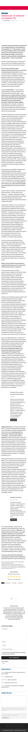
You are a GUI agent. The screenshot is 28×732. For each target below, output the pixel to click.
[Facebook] (6, 726)
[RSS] (14, 726)
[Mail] (10, 726)
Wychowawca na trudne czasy (11, 682)
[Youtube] (21, 726)
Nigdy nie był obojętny (12, 679)
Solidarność (20, 582)
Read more (13, 419)
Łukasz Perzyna (7, 20)
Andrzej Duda (7, 582)
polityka (6, 13)
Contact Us (5, 717)
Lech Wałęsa (14, 582)
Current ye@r (4, 661)
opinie (3, 13)
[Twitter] (17, 726)
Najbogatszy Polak (9, 676)
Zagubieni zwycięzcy (16, 497)
